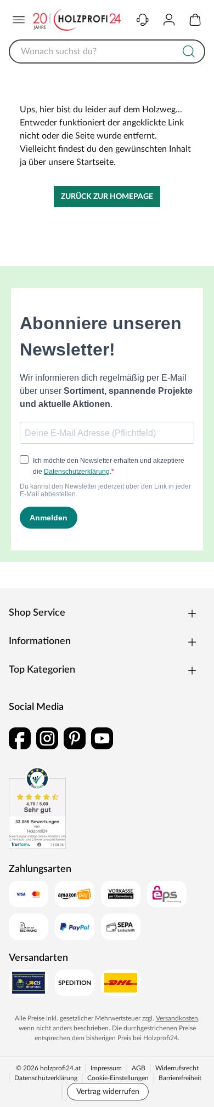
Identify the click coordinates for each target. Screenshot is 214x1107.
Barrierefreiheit (180, 1078)
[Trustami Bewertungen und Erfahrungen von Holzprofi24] (37, 808)
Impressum (106, 1068)
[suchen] (189, 51)
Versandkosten (177, 1018)
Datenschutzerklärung (45, 1078)
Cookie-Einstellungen (118, 1078)
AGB (138, 1068)
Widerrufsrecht (177, 1068)
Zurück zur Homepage (107, 196)
